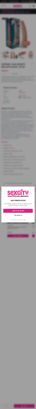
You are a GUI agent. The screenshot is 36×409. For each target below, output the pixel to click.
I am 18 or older (18, 211)
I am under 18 (18, 215)
